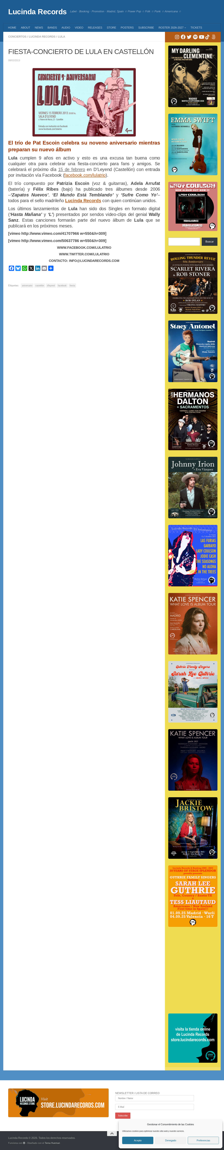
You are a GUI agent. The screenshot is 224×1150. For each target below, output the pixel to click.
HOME (12, 27)
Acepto (138, 1140)
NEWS (39, 27)
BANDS (52, 27)
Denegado (170, 1140)
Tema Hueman (52, 1143)
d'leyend (51, 285)
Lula (61, 36)
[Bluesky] (213, 37)
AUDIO (65, 27)
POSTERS (127, 27)
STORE (111, 27)
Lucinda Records (37, 12)
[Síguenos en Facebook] (183, 37)
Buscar (209, 241)
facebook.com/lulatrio (85, 175)
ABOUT (25, 27)
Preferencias (203, 1140)
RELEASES (95, 27)
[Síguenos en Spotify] (195, 37)
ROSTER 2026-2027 (171, 27)
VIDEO (79, 27)
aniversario (27, 285)
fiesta (72, 285)
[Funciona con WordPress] (24, 1143)
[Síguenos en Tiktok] (207, 37)
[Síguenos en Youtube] (201, 37)
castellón (39, 285)
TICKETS (196, 27)
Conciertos (17, 36)
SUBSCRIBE (146, 27)
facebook (62, 285)
